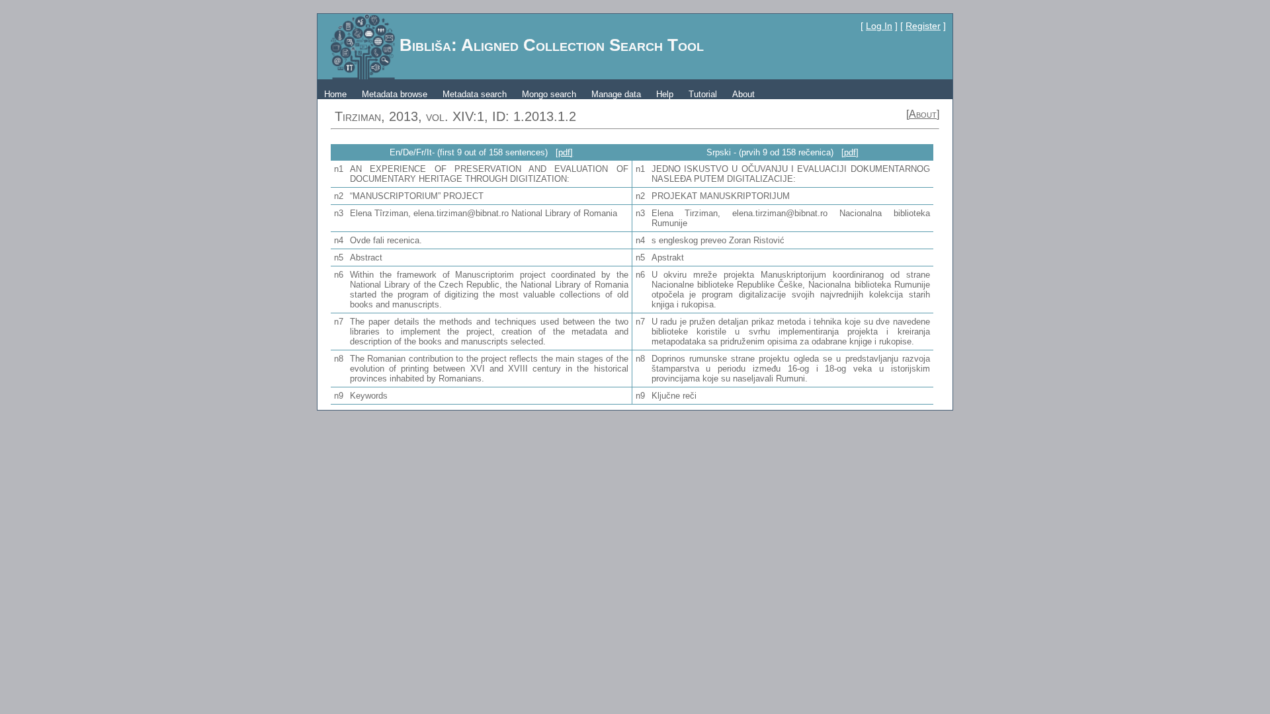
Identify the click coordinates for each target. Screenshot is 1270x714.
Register (923, 25)
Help (664, 94)
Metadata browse (394, 94)
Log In (879, 25)
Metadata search (475, 94)
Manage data (616, 94)
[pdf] (564, 152)
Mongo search (549, 94)
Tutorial (703, 94)
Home (335, 94)
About (743, 94)
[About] (922, 114)
